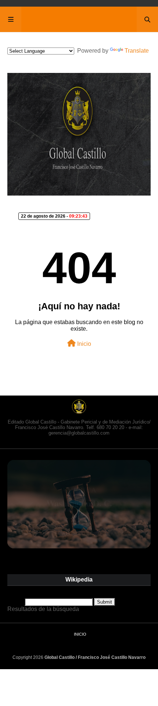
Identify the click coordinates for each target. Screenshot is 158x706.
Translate (137, 51)
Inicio (83, 344)
